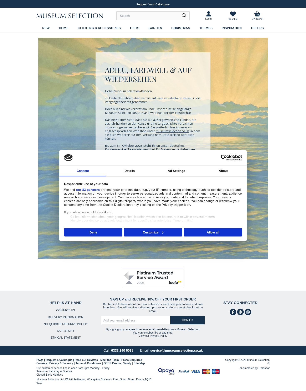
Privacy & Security (61, 363)
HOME (63, 28)
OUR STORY (65, 330)
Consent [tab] (83, 171)
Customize (150, 232)
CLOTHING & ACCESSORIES (99, 28)
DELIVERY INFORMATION (65, 317)
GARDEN (155, 28)
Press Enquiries (131, 359)
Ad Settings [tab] (176, 171)
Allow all (213, 232)
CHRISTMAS (180, 28)
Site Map (139, 363)
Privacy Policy (158, 335)
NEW (46, 28)
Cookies (41, 363)
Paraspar (264, 368)
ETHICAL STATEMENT (66, 337)
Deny (93, 232)
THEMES (206, 28)
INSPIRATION (232, 28)
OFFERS (257, 28)
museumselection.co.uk (172, 131)
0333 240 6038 (122, 350)
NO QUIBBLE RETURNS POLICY (66, 324)
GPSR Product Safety (117, 363)
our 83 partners (88, 189)
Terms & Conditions (88, 363)
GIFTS (134, 28)
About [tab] (223, 171)
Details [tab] (129, 171)
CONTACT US (65, 310)
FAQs (39, 359)
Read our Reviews (86, 359)
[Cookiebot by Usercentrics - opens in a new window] (224, 157)
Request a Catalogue (59, 359)
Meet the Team (109, 359)
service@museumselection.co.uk (176, 350)
